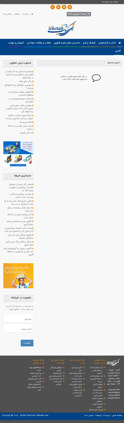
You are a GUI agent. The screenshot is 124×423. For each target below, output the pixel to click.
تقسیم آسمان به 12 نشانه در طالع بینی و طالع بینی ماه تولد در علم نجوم (19, 74)
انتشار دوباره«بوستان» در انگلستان (20, 100)
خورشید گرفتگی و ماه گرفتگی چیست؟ (18, 87)
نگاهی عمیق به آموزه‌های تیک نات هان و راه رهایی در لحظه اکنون (18, 251)
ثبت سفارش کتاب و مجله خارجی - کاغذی (96, 370)
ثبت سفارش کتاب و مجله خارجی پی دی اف (96, 379)
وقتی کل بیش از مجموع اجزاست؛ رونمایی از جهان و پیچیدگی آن (21, 187)
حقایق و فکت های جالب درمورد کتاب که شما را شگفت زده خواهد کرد (19, 108)
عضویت (27, 343)
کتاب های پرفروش (35, 378)
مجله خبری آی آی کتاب (57, 361)
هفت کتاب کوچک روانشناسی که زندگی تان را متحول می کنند (19, 230)
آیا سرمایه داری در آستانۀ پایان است (20, 216)
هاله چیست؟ (26, 122)
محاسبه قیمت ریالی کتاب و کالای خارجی (98, 393)
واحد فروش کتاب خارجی (99, 361)
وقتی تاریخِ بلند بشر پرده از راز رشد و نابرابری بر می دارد (18, 202)
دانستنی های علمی (55, 376)
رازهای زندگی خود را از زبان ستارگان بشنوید (20, 236)
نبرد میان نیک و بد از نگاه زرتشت (20, 127)
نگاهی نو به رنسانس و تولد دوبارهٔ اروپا (20, 223)
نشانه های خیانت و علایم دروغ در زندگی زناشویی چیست (19, 117)
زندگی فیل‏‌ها (26, 132)
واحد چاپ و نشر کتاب (77, 361)
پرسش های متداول (96, 409)
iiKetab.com (42, 415)
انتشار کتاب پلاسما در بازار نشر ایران (20, 209)
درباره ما (25, 14)
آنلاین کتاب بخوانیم (57, 383)
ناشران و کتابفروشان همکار (35, 383)
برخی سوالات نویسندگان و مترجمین (77, 393)
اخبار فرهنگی (57, 373)
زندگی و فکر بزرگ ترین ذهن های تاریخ (19, 243)
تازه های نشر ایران (55, 378)
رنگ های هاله (25, 81)
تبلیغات (17, 14)
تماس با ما (7, 14)
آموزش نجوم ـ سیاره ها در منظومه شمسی (20, 93)
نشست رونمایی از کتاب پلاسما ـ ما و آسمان (21, 196)
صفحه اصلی (117, 415)
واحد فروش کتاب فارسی (38, 361)
